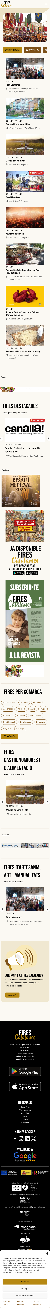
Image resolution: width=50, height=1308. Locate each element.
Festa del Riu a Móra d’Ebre (18, 124)
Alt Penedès (8, 709)
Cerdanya (20, 728)
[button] (46, 1253)
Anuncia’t (12, 995)
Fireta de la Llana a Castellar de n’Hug (23, 351)
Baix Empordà (35, 715)
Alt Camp (24, 702)
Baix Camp (7, 715)
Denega (25, 1288)
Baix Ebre (21, 715)
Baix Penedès (25, 722)
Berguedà (7, 728)
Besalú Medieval (13, 197)
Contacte (25, 1122)
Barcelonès (40, 722)
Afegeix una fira (25, 1110)
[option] (25, 798)
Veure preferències (25, 1295)
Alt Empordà (38, 702)
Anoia (33, 709)
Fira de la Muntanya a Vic (21, 448)
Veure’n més (9, 736)
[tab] (12, 50)
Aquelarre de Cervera (15, 234)
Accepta (25, 1281)
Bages (43, 709)
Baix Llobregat (9, 722)
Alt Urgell (21, 709)
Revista (25, 1116)
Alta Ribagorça (9, 702)
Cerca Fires (25, 1107)
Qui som (25, 1119)
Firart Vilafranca (13, 85)
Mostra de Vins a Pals (15, 161)
